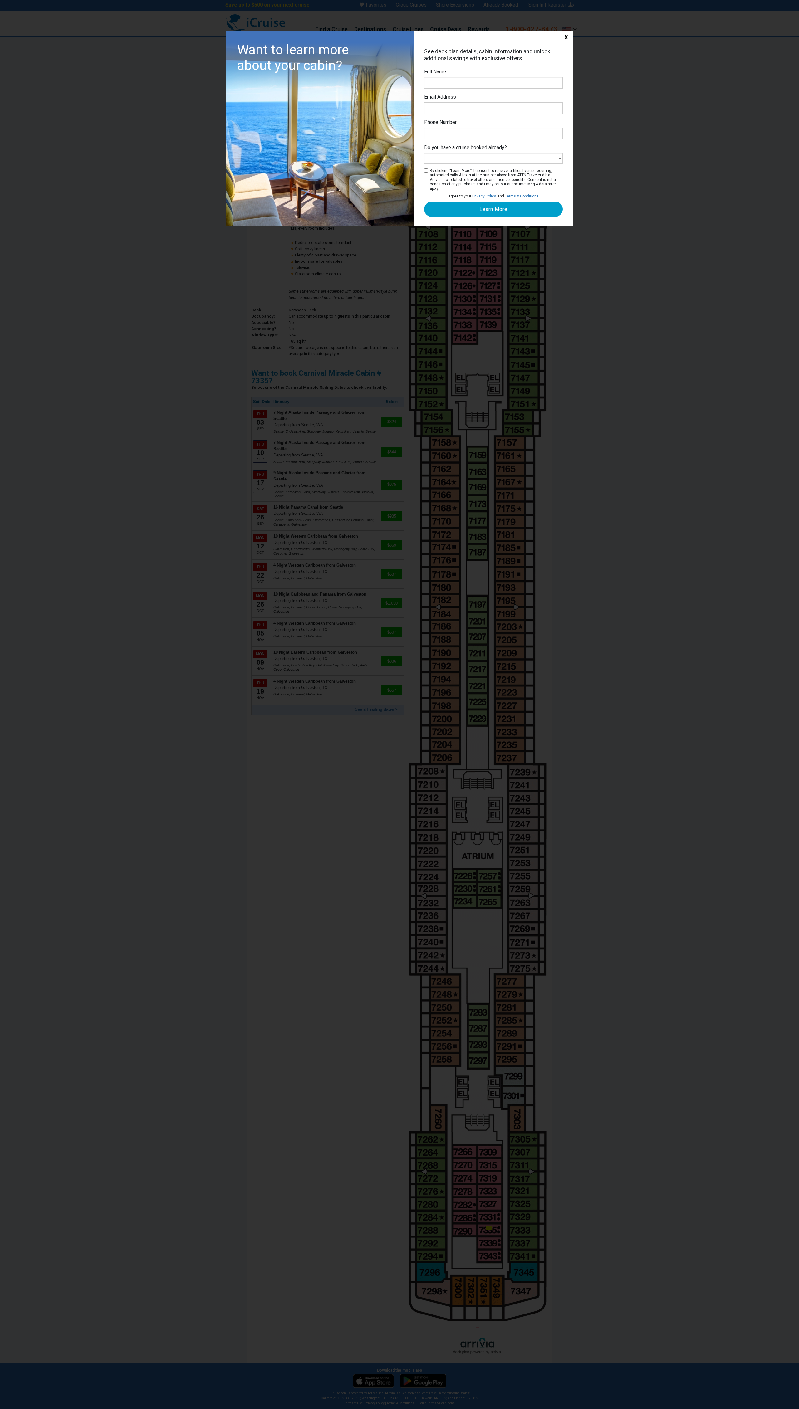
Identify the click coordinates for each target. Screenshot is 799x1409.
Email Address (440, 97)
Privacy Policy (484, 196)
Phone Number (440, 122)
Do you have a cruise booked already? (465, 147)
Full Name (435, 72)
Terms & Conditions (522, 196)
